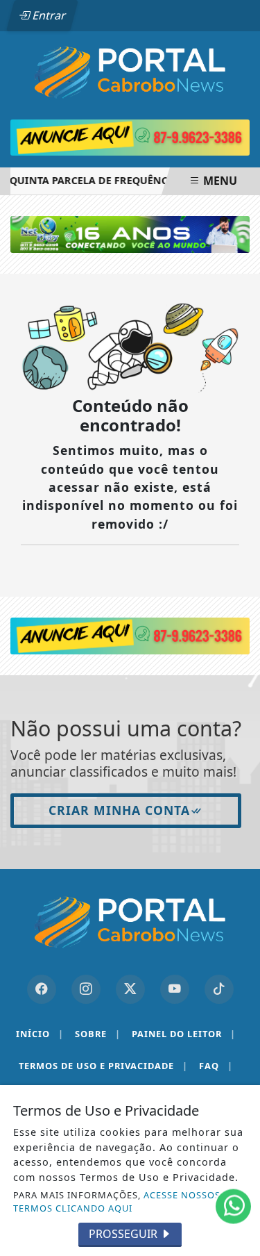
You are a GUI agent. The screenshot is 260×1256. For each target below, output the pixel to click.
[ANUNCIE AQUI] (130, 635)
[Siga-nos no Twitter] (130, 989)
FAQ (216, 1065)
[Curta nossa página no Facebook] (41, 989)
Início (40, 1033)
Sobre (98, 1033)
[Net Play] (130, 233)
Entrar (48, 15)
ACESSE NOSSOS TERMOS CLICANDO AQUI (116, 1201)
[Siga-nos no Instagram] (86, 989)
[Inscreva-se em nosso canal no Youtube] (174, 989)
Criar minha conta (119, 810)
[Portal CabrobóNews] (130, 72)
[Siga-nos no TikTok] (219, 989)
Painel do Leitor (184, 1033)
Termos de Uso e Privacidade (103, 1065)
